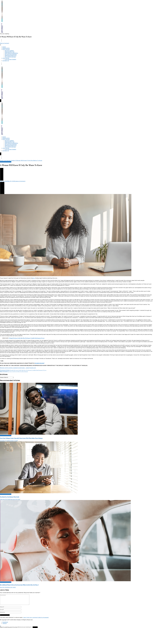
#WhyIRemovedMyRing (11, 53)
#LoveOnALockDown (11, 54)
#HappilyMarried (9, 52)
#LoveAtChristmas (10, 57)
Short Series (6, 49)
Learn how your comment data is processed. (36, 617)
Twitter (4, 623)
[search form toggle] (0, 100)
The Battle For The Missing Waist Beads (9, 497)
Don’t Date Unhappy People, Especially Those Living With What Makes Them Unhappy (21, 438)
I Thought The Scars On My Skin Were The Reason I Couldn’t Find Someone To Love (26, 338)
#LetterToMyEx (9, 50)
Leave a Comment (20, 181)
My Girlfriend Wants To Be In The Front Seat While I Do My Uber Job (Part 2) (19, 585)
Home (4, 47)
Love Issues (5, 58)
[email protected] (39, 363)
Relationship (6, 48)
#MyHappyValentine (10, 55)
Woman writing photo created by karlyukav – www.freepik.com (18, 368)
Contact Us (5, 60)
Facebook (5, 622)
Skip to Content (4, 43)
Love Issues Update (10, 59)
